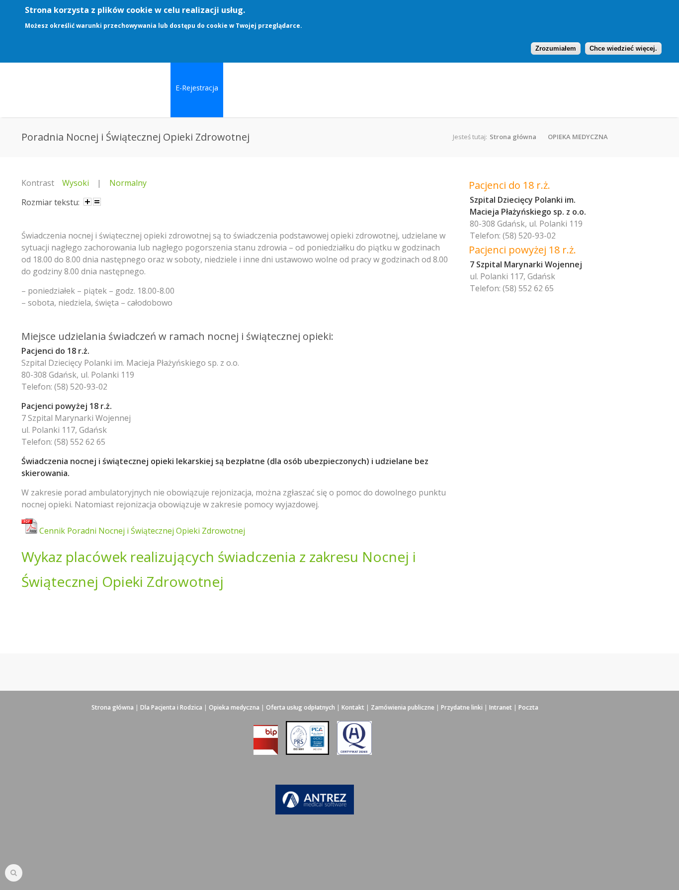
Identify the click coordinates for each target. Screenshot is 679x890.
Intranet (500, 707)
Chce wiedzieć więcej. (623, 48)
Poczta (528, 707)
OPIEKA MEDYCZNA (578, 136)
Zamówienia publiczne (402, 707)
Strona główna (513, 136)
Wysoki (75, 182)
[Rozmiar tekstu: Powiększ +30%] (87, 202)
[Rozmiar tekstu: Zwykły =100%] (97, 202)
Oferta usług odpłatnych (300, 707)
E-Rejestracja (196, 87)
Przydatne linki (462, 707)
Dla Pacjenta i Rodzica (171, 707)
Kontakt (352, 707)
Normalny (128, 182)
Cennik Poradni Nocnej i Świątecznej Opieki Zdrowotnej (141, 530)
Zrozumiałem (555, 48)
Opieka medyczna (234, 707)
